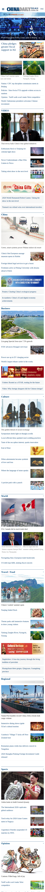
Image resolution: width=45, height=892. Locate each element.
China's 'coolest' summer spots (12, 605)
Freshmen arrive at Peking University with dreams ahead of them (20, 269)
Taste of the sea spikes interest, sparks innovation (19, 442)
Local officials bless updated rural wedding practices (21, 438)
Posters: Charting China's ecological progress (19, 292)
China (4, 214)
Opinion (4, 97)
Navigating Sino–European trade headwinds (18, 558)
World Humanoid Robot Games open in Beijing (19, 38)
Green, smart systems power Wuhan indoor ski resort (21, 248)
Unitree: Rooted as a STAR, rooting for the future (21, 382)
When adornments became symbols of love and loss (14, 460)
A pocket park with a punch (11, 483)
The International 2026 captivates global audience (13, 808)
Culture (5, 396)
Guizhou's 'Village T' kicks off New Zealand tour (14, 736)
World (3, 101)
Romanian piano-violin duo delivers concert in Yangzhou (18, 747)
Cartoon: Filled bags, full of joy (13, 876)
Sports (4, 769)
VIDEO (5, 110)
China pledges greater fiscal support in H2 (8, 46)
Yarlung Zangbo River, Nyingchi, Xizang (14, 634)
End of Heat (5, 448)
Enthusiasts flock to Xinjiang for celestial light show (13, 150)
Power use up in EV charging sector (15, 357)
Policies (4, 90)
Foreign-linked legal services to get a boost (17, 263)
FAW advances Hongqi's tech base (14, 347)
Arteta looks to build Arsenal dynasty (15, 802)
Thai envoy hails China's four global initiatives (18, 144)
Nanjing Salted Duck (9, 610)
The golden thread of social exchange (15, 430)
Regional (5, 679)
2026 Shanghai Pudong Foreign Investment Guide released (20, 755)
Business (5, 308)
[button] (3, 29)
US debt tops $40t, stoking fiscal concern (16, 563)
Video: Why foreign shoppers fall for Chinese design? (22, 389)
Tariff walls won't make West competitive (24, 97)
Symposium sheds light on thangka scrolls (17, 434)
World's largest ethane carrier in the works (17, 362)
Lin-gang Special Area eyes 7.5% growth (16, 341)
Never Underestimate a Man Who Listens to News (14, 161)
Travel (4, 572)
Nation (3, 84)
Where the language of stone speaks (14, 470)
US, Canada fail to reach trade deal (14, 529)
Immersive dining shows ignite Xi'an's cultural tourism (12, 725)
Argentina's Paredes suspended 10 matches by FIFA (14, 831)
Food (12, 572)
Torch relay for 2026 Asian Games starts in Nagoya (14, 820)
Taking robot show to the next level (14, 171)
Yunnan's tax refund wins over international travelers (22, 207)
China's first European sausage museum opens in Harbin (12, 255)
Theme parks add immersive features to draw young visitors (15, 623)
